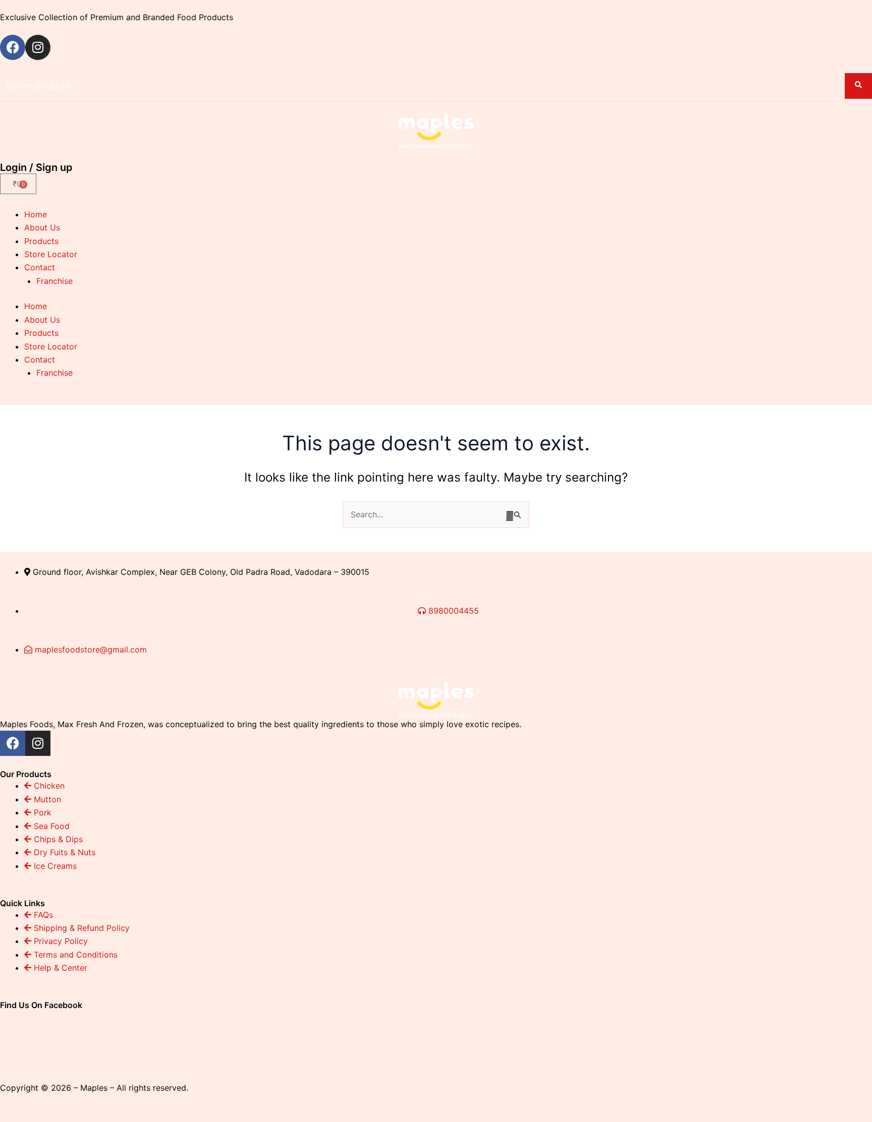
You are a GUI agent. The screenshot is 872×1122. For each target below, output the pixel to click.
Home (35, 214)
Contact (39, 267)
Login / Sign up (36, 167)
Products (41, 241)
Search (858, 85)
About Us (42, 227)
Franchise (54, 281)
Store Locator (50, 254)
